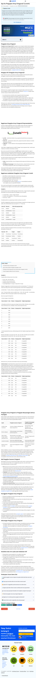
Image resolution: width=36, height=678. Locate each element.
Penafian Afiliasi (23, 671)
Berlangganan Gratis (26, 634)
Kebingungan (10, 604)
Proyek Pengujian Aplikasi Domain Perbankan (11, 271)
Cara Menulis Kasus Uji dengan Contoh (10, 265)
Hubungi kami (5, 651)
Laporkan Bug (18, 608)
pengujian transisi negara (23, 455)
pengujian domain (24, 547)
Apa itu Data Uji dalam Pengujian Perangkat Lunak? (12, 267)
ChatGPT (4, 604)
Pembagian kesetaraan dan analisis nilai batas (21, 104)
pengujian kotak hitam (16, 70)
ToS (28, 671)
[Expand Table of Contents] (20, 39)
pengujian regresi (19, 513)
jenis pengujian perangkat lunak (22, 571)
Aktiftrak (4, 663)
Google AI (20, 604)
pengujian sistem (19, 570)
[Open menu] (25, 1)
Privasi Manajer (5, 675)
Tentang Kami (5, 649)
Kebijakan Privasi (15, 671)
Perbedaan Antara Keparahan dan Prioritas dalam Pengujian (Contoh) (15, 269)
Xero (3, 667)
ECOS (3, 660)
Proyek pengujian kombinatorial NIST (10, 476)
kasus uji (19, 181)
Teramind (4, 662)
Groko (15, 604)
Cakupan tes (25, 91)
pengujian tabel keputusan (11, 455)
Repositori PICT (18, 470)
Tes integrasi (12, 506)
